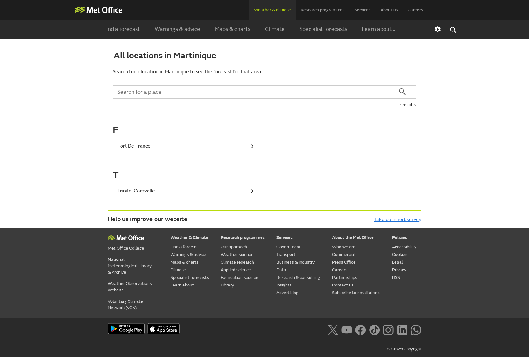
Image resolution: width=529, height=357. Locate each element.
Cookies (399, 254)
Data (281, 269)
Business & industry (295, 262)
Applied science (236, 269)
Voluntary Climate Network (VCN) (125, 304)
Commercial (343, 254)
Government (288, 247)
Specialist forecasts (323, 29)
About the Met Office (353, 237)
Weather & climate (272, 10)
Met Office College (126, 248)
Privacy (399, 269)
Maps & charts (232, 29)
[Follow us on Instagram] (388, 329)
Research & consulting (298, 277)
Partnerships (344, 277)
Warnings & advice (177, 29)
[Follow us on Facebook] (360, 329)
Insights (284, 285)
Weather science (237, 254)
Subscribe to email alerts (356, 292)
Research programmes (323, 10)
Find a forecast (121, 29)
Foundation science (239, 277)
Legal (397, 262)
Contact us (343, 285)
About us (389, 10)
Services (363, 10)
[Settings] (437, 29)
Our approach (234, 247)
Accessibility (404, 247)
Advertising (287, 292)
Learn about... (378, 29)
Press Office (344, 262)
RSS (396, 277)
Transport (285, 254)
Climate (275, 29)
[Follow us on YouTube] (346, 329)
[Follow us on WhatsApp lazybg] (416, 329)
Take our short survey (397, 220)
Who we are (343, 247)
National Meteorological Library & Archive (130, 266)
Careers (415, 10)
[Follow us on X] (333, 329)
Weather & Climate (189, 237)
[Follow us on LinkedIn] (402, 329)
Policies (399, 237)
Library (227, 285)
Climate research (237, 262)
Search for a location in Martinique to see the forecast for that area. (187, 72)
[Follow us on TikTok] (374, 329)
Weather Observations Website (130, 287)
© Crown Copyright (404, 349)
